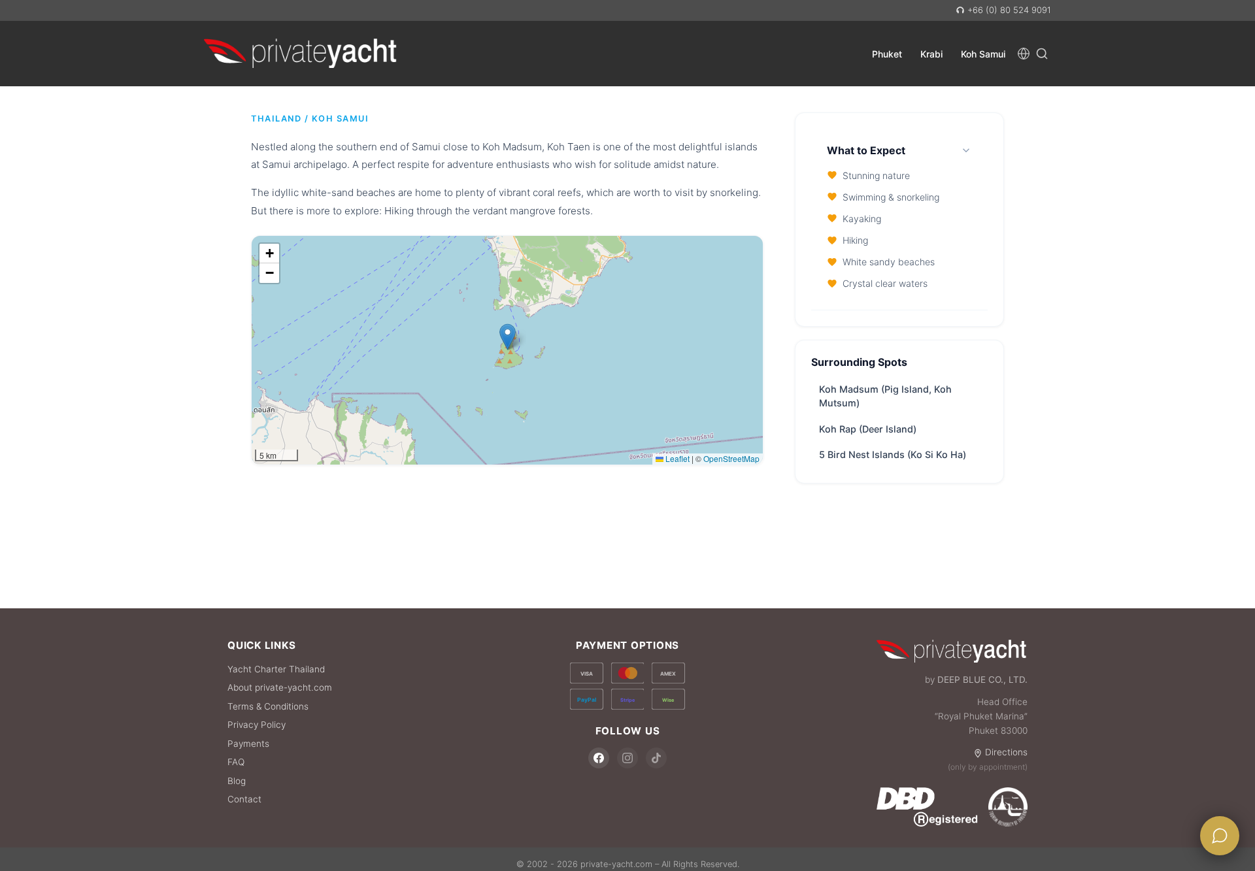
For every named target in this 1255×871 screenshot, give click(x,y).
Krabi (931, 53)
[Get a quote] (1219, 835)
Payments (248, 743)
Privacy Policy (256, 724)
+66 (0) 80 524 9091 (1008, 10)
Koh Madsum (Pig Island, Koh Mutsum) (885, 396)
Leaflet (676, 458)
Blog (236, 781)
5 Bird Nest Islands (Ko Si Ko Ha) (892, 454)
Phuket (887, 53)
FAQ (235, 762)
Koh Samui (983, 53)
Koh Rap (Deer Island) (867, 429)
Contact (244, 799)
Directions (1006, 752)
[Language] (1023, 53)
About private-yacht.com (279, 687)
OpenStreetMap (731, 458)
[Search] (1042, 53)
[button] (507, 336)
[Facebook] (598, 758)
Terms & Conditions (268, 706)
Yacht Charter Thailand (276, 669)
